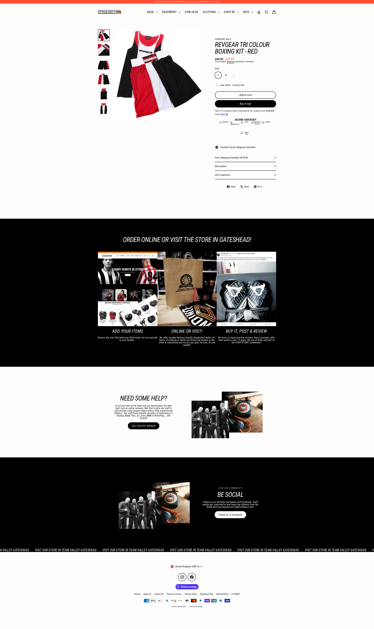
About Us (147, 594)
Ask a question (222, 174)
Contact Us (159, 594)
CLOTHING (210, 12)
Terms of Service (174, 594)
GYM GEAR (191, 12)
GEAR (151, 12)
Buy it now (245, 103)
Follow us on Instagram (230, 514)
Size (217, 68)
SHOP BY (230, 12)
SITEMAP (235, 594)
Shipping (230, 61)
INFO (246, 12)
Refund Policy (222, 594)
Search (137, 594)
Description (221, 166)
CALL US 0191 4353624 (143, 425)
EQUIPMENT (170, 12)
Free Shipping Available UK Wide (231, 157)
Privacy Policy (191, 594)
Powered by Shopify (195, 607)
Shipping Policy (206, 594)
